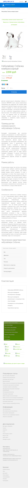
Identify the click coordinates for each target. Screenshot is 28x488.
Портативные (6, 475)
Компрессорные (6, 469)
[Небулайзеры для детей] (14, 363)
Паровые (5, 478)
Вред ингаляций (6, 381)
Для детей (5, 473)
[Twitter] (4, 84)
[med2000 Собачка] (14, 40)
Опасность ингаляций (7, 416)
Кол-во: (3, 88)
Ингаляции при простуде (8, 379)
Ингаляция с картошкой (8, 394)
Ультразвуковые (6, 476)
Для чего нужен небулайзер (9, 375)
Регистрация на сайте (7, 433)
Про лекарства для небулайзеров (10, 411)
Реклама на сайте (6, 439)
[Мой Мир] (7, 84)
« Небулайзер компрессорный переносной (12, 19)
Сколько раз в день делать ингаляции (11, 385)
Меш (4, 471)
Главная (3, 8)
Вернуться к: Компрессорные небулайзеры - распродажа (14, 23)
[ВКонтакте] (2, 84)
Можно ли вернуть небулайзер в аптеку (11, 403)
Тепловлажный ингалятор (8, 392)
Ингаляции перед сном (8, 401)
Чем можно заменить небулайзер (10, 386)
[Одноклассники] (5, 84)
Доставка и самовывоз (7, 426)
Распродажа (5, 480)
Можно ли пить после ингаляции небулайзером (13, 397)
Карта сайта (5, 437)
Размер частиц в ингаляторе (9, 377)
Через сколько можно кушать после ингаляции (13, 399)
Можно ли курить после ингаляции (10, 395)
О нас (4, 431)
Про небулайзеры (7, 409)
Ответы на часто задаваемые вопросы (11, 414)
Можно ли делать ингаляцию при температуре (13, 383)
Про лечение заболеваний (8, 412)
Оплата (4, 428)
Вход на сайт (5, 435)
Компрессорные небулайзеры (13, 8)
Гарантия (5, 430)
